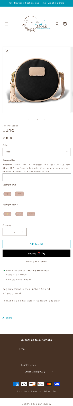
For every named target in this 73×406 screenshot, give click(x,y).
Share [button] (9, 317)
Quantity (7, 225)
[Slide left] (29, 119)
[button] (7, 24)
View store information (18, 279)
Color (5, 145)
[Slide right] (44, 119)
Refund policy (50, 391)
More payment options (36, 261)
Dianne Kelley (43, 403)
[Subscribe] (53, 349)
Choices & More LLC (32, 391)
